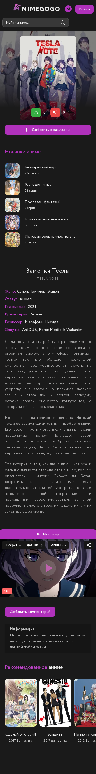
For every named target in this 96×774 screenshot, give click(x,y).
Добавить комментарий (30, 612)
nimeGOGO (41, 9)
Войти (84, 9)
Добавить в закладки (51, 130)
